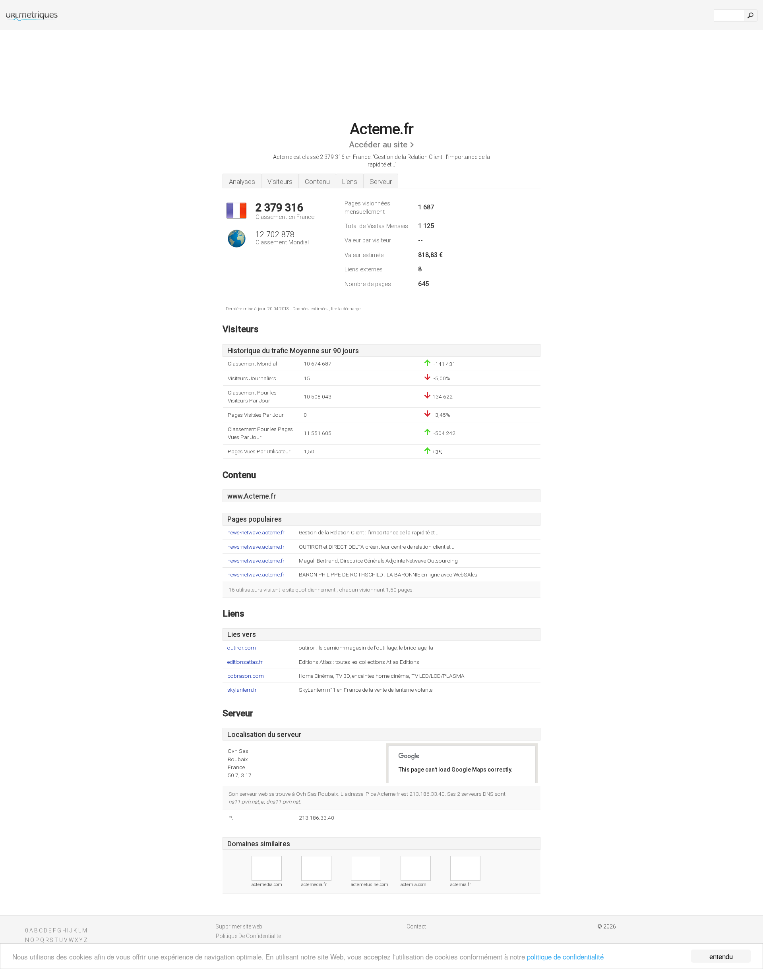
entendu (721, 956)
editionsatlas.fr (245, 662)
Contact (416, 926)
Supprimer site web (239, 926)
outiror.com (241, 648)
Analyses (242, 182)
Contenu (317, 182)
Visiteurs (279, 182)
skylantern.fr (242, 690)
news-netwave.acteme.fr (256, 533)
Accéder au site (378, 144)
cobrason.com (245, 676)
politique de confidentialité (565, 956)
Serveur (381, 182)
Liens (349, 182)
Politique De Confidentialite (248, 936)
